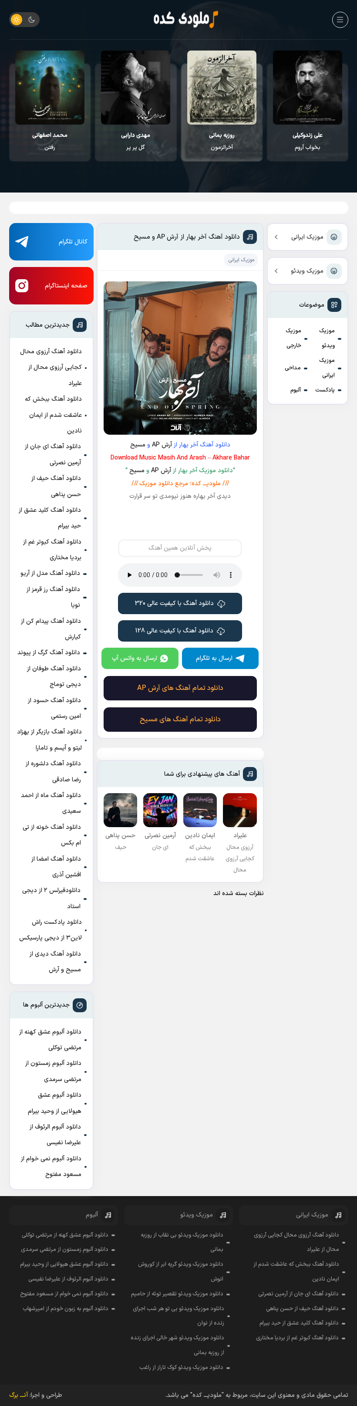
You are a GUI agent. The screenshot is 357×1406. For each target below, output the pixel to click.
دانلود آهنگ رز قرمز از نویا (53, 597)
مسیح (137, 445)
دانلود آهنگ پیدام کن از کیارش (51, 629)
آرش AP (162, 445)
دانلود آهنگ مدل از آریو (50, 573)
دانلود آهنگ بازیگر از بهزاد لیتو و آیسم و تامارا (49, 739)
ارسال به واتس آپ (134, 658)
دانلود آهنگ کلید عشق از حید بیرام (50, 518)
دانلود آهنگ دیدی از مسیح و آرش (55, 962)
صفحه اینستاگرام (66, 286)
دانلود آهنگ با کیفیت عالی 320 (174, 603)
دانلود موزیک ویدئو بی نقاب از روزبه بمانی (182, 1242)
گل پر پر (221, 141)
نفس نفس (49, 141)
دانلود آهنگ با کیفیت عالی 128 (174, 630)
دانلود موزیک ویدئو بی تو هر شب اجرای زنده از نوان (178, 1316)
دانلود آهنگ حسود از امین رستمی (54, 708)
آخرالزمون (307, 141)
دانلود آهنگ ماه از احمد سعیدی (51, 803)
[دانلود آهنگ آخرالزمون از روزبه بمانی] (307, 88)
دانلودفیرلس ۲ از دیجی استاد (51, 898)
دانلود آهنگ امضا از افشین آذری (56, 867)
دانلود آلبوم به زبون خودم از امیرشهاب (65, 1309)
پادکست (325, 390)
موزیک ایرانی (307, 237)
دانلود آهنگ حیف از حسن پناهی (56, 486)
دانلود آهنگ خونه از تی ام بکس (52, 835)
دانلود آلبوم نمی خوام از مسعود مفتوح (51, 1166)
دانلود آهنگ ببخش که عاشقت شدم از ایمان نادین (53, 415)
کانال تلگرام (73, 242)
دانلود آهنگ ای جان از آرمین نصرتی (53, 454)
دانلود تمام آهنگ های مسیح (180, 719)
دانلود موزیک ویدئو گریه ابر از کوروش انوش (180, 1272)
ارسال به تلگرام (214, 658)
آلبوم (295, 390)
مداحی (293, 368)
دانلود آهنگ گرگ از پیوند (48, 652)
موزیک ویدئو (307, 271)
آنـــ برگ (18, 1395)
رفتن (135, 141)
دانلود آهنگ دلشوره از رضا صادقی (53, 771)
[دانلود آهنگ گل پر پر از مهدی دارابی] (221, 88)
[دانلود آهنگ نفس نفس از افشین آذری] (49, 88)
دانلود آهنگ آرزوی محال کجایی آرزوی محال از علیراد (51, 367)
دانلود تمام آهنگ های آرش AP (180, 688)
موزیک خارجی (293, 338)
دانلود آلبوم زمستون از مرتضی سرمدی (53, 1071)
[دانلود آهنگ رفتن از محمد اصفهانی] (135, 88)
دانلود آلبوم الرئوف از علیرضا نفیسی (55, 1134)
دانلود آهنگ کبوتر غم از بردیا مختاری (52, 549)
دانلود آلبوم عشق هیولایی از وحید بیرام (54, 1103)
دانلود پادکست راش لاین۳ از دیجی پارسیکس (50, 930)
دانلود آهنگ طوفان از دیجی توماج (54, 676)
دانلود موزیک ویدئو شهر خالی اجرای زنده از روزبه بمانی (177, 1345)
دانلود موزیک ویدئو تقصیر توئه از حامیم (177, 1294)
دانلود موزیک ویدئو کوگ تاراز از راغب (181, 1367)
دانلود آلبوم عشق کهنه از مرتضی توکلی (50, 1039)
